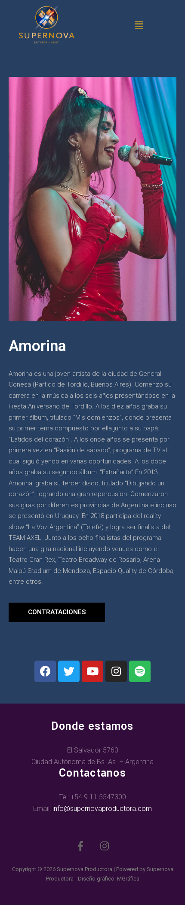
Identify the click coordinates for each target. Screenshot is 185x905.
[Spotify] (140, 671)
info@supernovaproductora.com (102, 808)
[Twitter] (69, 671)
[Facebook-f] (80, 846)
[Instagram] (116, 671)
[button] (57, 612)
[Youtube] (92, 671)
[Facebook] (45, 671)
